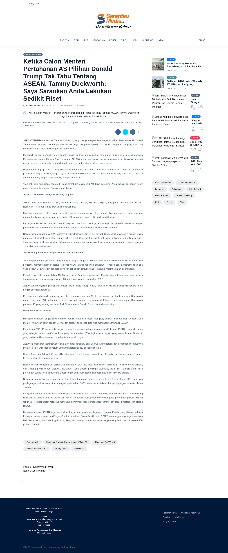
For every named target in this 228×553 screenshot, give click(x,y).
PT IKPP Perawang (184, 196)
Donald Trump (161, 196)
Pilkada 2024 (195, 189)
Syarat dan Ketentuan (190, 513)
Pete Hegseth (32, 442)
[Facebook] (191, 3)
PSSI (182, 202)
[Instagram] (197, 3)
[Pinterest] (204, 3)
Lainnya (161, 40)
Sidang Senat (61, 448)
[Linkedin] (200, 3)
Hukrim (134, 40)
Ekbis (123, 40)
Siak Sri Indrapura (163, 182)
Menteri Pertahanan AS (37, 448)
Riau (76, 40)
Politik (112, 40)
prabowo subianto (187, 182)
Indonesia (159, 189)
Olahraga (147, 40)
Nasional (65, 40)
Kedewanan (99, 40)
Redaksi (166, 517)
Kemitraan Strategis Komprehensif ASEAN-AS (66, 442)
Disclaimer (179, 517)
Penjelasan (79, 448)
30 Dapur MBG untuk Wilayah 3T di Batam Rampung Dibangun (184, 84)
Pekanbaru (176, 189)
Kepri (86, 40)
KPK (157, 202)
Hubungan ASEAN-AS (105, 442)
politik (169, 202)
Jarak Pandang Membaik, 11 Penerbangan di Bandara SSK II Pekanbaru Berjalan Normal (185, 66)
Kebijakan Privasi (170, 521)
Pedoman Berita (170, 513)
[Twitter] (194, 3)
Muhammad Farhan (34, 105)
